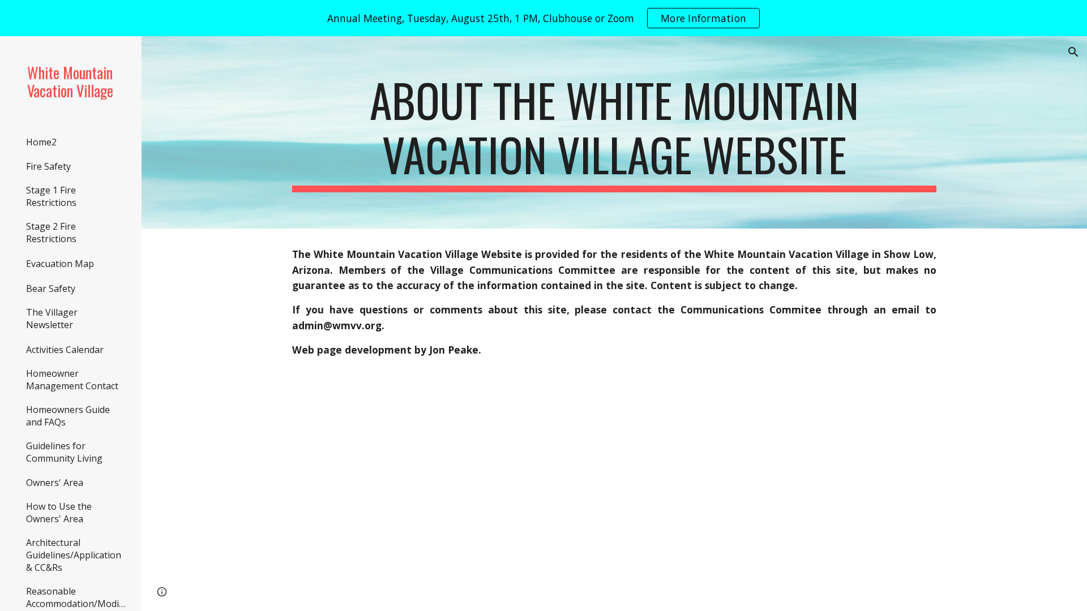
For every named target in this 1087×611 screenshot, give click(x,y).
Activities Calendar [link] (65, 349)
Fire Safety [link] (48, 166)
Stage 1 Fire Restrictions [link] (51, 196)
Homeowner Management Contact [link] (72, 379)
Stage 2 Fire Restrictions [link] (51, 232)
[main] (614, 132)
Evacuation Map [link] (60, 263)
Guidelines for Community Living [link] (64, 452)
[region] (543, 18)
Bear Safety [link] (50, 288)
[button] (1073, 52)
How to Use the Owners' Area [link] (59, 512)
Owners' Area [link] (54, 482)
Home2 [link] (41, 142)
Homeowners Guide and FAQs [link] (68, 415)
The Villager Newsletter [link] (52, 318)
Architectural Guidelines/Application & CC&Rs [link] (73, 555)
